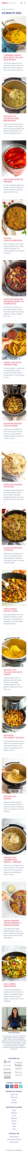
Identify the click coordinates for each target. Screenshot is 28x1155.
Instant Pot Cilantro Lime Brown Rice (11, 118)
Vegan (14, 1100)
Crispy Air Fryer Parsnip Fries (12, 363)
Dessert (14, 1121)
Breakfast (14, 1113)
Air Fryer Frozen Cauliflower (13, 424)
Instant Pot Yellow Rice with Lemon (13, 672)
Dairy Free (14, 1097)
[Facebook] (7, 1086)
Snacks (14, 1123)
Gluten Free (14, 1094)
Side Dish (14, 1118)
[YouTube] (16, 1086)
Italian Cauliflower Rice (13, 239)
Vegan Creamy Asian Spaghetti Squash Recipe (12, 923)
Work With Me (14, 1137)
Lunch (14, 1115)
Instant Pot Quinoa (10, 797)
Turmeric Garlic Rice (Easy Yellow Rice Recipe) (13, 57)
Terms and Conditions (14, 1139)
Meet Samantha (14, 1032)
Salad (14, 1126)
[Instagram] (12, 1086)
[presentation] (14, 34)
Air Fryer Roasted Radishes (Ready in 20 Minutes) (14, 301)
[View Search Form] (25, 3)
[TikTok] (21, 1086)
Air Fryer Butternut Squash (14, 736)
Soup (14, 1129)
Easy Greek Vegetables (10, 985)
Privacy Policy (14, 1142)
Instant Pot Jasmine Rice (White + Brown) (12, 859)
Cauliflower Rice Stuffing (13, 549)
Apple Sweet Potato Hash (11, 610)
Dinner (14, 1110)
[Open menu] (21, 3)
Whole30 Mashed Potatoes (13, 485)
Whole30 (14, 1102)
